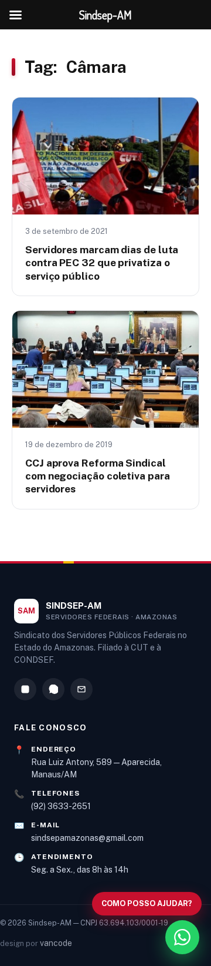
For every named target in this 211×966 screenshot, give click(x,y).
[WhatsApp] (53, 689)
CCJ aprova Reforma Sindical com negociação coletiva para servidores (97, 476)
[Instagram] (25, 689)
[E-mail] (81, 689)
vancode (56, 943)
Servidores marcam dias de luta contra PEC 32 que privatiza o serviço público (101, 262)
